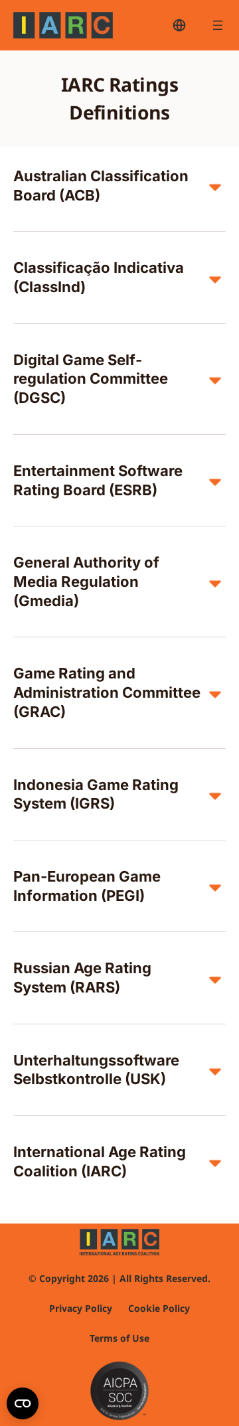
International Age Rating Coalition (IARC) (99, 1161)
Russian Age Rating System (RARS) (82, 977)
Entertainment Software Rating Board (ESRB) (98, 480)
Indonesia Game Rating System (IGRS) (96, 794)
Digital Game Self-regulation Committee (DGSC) (90, 378)
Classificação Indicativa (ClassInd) (98, 277)
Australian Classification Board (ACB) (101, 185)
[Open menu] (218, 25)
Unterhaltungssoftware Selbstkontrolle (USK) (96, 1070)
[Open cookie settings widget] (23, 1403)
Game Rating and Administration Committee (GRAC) (106, 692)
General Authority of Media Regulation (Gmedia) (86, 581)
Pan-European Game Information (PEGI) (87, 886)
